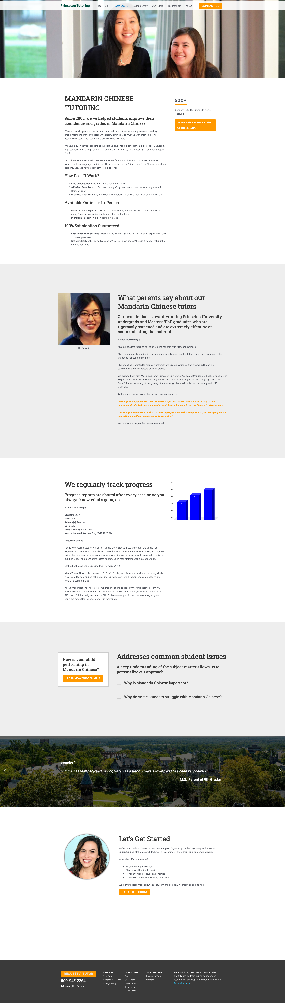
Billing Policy (131, 990)
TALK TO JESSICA (134, 892)
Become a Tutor (154, 976)
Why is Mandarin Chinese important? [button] (156, 683)
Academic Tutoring (112, 979)
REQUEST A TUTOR (78, 974)
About (127, 976)
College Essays (110, 983)
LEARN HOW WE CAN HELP (83, 678)
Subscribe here (182, 983)
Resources (130, 987)
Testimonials (131, 983)
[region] (142, 771)
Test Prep (107, 976)
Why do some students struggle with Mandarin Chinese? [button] (173, 697)
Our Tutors (130, 979)
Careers (150, 979)
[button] (4, 771)
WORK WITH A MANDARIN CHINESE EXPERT (194, 125)
